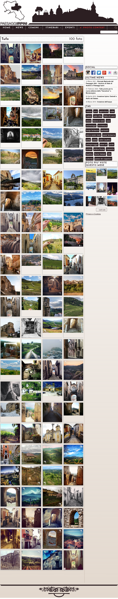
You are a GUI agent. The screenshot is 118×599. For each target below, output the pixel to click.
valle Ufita (98, 116)
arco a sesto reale (93, 135)
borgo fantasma (92, 130)
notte (112, 111)
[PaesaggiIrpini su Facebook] (93, 73)
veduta (89, 111)
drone (88, 120)
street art (103, 144)
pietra (94, 139)
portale (89, 149)
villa (109, 154)
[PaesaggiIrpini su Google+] (104, 73)
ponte (111, 144)
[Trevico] (91, 188)
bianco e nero (98, 120)
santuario (105, 130)
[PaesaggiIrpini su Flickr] (110, 73)
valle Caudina (105, 139)
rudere (88, 116)
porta (88, 139)
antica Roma (99, 149)
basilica (89, 154)
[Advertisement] (42, 577)
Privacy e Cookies (93, 214)
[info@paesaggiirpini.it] (115, 73)
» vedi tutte (101, 209)
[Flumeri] (112, 189)
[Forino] (102, 174)
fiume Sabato (100, 154)
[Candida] (91, 202)
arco (95, 111)
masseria (110, 149)
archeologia (91, 125)
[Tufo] (102, 202)
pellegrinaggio (92, 144)
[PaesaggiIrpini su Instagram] (88, 73)
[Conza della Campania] (112, 174)
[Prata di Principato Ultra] (91, 175)
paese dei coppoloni (103, 158)
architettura (102, 125)
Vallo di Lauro (109, 116)
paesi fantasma (109, 135)
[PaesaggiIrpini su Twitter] (99, 73)
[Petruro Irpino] (112, 202)
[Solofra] (102, 188)
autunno (89, 158)
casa (108, 120)
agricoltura (103, 111)
